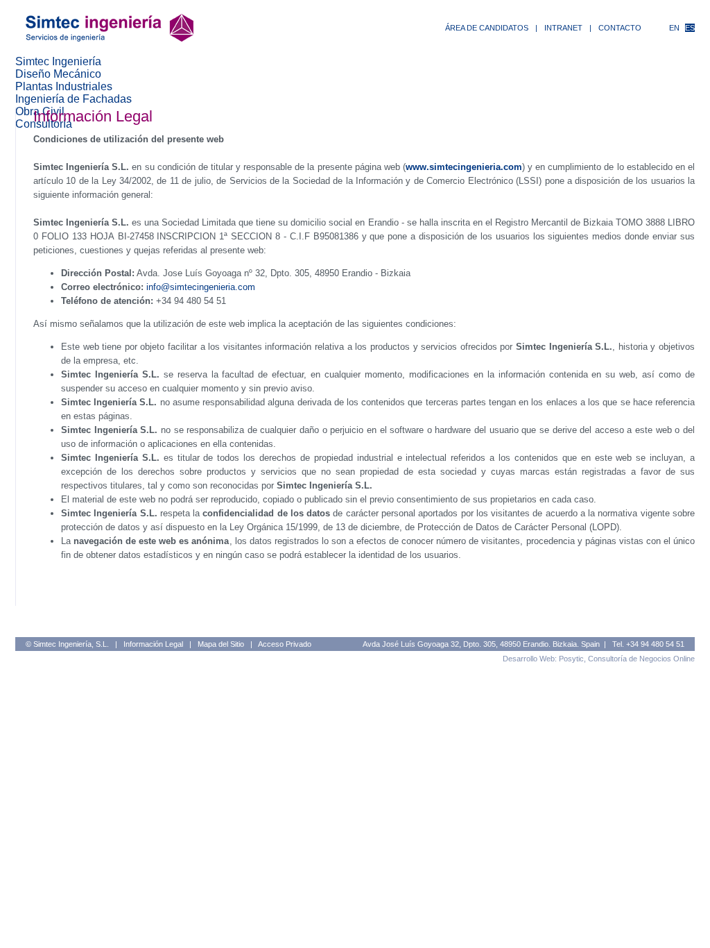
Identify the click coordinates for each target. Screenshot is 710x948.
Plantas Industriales (63, 86)
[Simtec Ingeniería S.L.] (109, 38)
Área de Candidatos (486, 28)
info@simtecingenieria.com (200, 287)
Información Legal (153, 644)
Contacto (619, 28)
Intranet (563, 28)
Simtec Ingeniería (58, 61)
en (674, 28)
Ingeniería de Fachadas (73, 99)
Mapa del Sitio (221, 644)
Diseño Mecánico (58, 74)
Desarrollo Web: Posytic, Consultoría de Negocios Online (599, 658)
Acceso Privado (284, 644)
